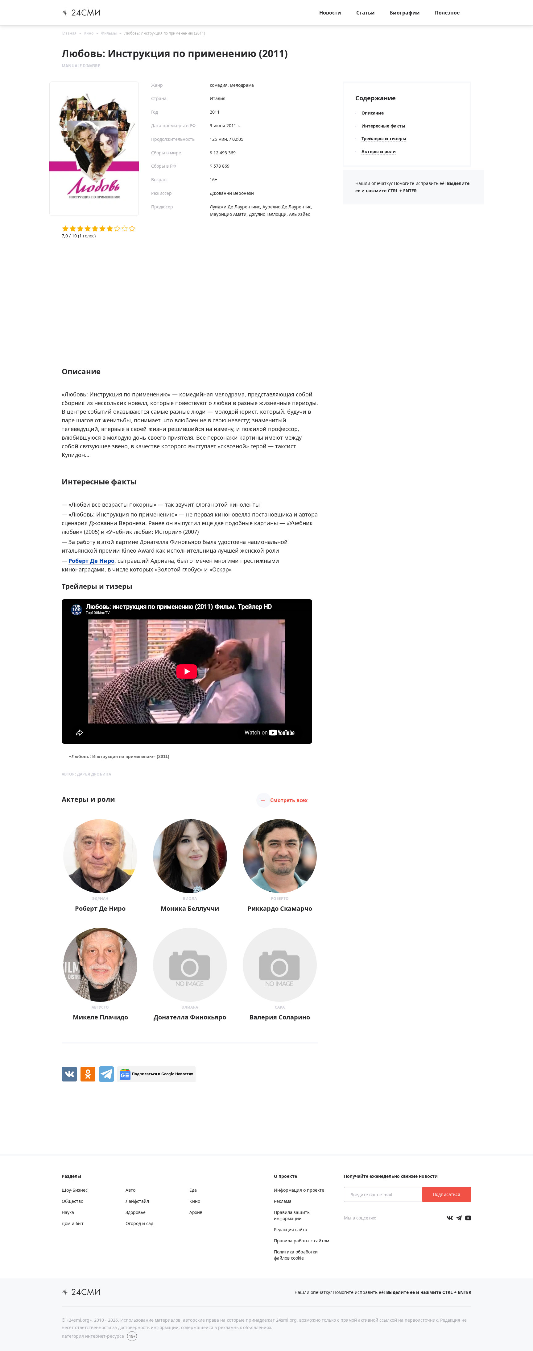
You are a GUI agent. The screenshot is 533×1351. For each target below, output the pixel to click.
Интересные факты (383, 126)
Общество (72, 1201)
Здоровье (136, 1212)
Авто (130, 1190)
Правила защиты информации (292, 1215)
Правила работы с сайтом (301, 1241)
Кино (88, 33)
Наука (68, 1212)
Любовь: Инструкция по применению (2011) (164, 33)
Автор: (86, 774)
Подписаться (446, 1194)
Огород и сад (139, 1223)
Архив (195, 1212)
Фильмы (109, 33)
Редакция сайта (290, 1229)
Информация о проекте (299, 1190)
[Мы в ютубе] (468, 1218)
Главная (69, 33)
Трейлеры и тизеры (384, 138)
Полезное (447, 12)
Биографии (405, 12)
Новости (330, 12)
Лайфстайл (137, 1201)
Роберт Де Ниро (91, 560)
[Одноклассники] (88, 1074)
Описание (373, 113)
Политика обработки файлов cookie (296, 1255)
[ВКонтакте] (69, 1074)
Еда (193, 1190)
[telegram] (106, 1074)
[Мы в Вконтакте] (450, 1218)
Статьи (365, 12)
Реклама (282, 1201)
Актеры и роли (379, 151)
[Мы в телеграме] (459, 1218)
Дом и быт (73, 1223)
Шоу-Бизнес (75, 1190)
